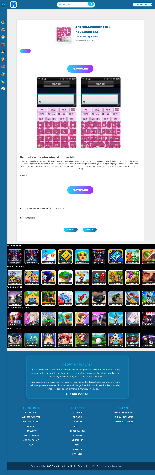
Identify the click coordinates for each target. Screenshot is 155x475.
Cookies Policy (31, 440)
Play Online (80, 68)
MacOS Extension (124, 422)
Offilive (77, 426)
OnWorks (77, 417)
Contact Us (31, 431)
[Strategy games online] (3, 74)
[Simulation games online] (3, 59)
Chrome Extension (124, 417)
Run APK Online (31, 422)
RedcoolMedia (77, 431)
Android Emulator (31, 417)
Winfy (78, 445)
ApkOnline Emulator (124, 412)
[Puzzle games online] (3, 51)
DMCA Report (31, 412)
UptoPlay (77, 422)
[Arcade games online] (3, 29)
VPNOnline (77, 440)
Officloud (77, 454)
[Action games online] (3, 22)
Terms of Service (31, 435)
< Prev (70, 230)
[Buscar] (91, 4)
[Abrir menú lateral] (3, 4)
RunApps (77, 449)
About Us (31, 426)
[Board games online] (3, 37)
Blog (30, 445)
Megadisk (77, 435)
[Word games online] (3, 81)
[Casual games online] (3, 44)
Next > (89, 230)
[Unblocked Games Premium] (3, 88)
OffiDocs (77, 412)
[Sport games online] (3, 66)
